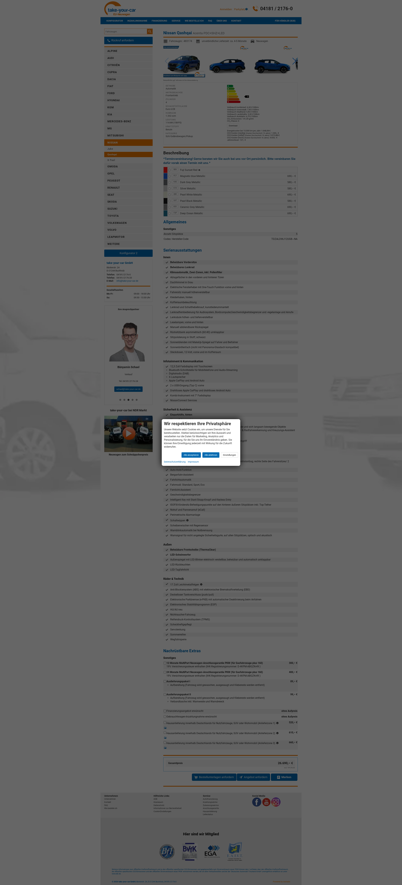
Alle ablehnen (210, 455)
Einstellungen (229, 455)
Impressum (193, 461)
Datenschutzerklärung (175, 461)
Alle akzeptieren (191, 455)
